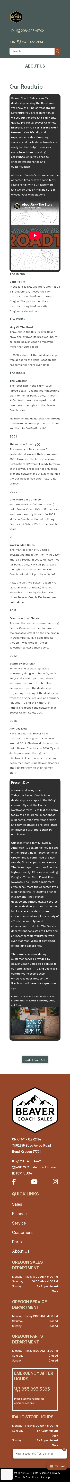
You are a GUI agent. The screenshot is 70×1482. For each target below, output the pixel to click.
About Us (21, 1251)
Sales (17, 1204)
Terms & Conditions (26, 1477)
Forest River (49, 127)
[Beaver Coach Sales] (35, 1110)
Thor (36, 127)
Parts (17, 1241)
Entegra (16, 127)
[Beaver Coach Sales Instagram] (55, 1181)
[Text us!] (57, 1467)
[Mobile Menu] (56, 37)
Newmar (17, 132)
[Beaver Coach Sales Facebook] (14, 1181)
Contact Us (35, 1060)
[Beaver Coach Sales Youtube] (34, 1181)
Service (19, 1223)
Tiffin (27, 127)
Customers (22, 1232)
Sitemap (45, 1477)
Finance (19, 1213)
